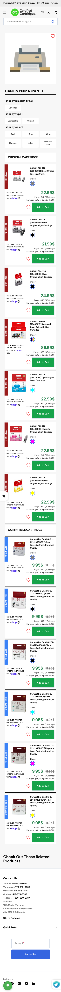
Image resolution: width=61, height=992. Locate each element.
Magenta (12, 143)
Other (48, 134)
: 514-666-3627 (15, 3)
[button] (4, 12)
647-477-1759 (19, 883)
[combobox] (30, 21)
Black (13, 134)
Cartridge (13, 108)
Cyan (30, 134)
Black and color (48, 143)
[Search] (53, 21)
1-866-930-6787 (21, 897)
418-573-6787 (20, 894)
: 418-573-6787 (38, 3)
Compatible (13, 121)
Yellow (30, 143)
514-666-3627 (21, 890)
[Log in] (48, 12)
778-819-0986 (22, 887)
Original (30, 121)
